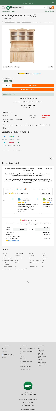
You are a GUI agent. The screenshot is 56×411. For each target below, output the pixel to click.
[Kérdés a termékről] (15, 67)
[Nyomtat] (18, 67)
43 (43, 266)
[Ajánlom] (11, 67)
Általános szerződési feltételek (27, 348)
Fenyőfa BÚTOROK (10, 22)
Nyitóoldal (4, 348)
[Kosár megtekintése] (52, 7)
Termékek (4, 351)
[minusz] (3, 85)
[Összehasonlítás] (5, 67)
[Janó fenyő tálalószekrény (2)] (22, 45)
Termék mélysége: (7, 260)
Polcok (39, 358)
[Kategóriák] (3, 7)
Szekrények (41, 350)
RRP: (7, 78)
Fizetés (22, 353)
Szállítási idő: (6, 269)
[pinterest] (51, 67)
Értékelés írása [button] (46, 193)
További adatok (6, 122)
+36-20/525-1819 (30, 3)
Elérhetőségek (23, 359)
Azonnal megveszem (29, 89)
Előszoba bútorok (42, 364)
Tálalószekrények (26, 22)
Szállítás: (5, 115)
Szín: (31, 253)
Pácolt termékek (42, 356)
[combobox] (35, 7)
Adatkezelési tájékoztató (26, 351)
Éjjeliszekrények (42, 362)
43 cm (16, 260)
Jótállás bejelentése (25, 369)
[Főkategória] (2, 22)
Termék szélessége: (35, 260)
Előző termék (38, 22)
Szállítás (22, 356)
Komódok (40, 351)
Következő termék (47, 22)
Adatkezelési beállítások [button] (26, 361)
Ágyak (39, 348)
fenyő (43, 253)
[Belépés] (50, 7)
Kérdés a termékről (43, 125)
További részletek (7, 112)
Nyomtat (6, 128)
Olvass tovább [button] (8, 211)
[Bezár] (53, 2)
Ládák (39, 365)
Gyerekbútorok (41, 354)
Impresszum (23, 364)
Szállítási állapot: (7, 119)
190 (16, 266)
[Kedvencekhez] (8, 67)
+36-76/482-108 (50, 11)
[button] (28, 74)
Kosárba (34, 85)
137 (43, 262)
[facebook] (49, 67)
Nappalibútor (41, 361)
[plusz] (9, 85)
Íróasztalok (41, 353)
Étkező (18, 22)
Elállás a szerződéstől (25, 366)
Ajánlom (32, 125)
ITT (19, 150)
